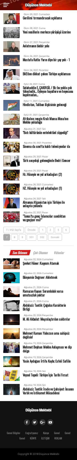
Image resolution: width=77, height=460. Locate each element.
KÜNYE (33, 438)
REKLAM (58, 438)
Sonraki (55, 237)
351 (31, 237)
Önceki (32, 229)
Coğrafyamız (31, 433)
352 (42, 237)
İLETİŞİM (45, 438)
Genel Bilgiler (13, 433)
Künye (46, 433)
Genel (57, 433)
